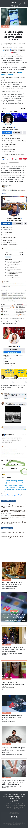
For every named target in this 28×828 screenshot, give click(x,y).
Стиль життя (5, 26)
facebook (3, 495)
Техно (23, 796)
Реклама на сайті (11, 804)
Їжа (10, 794)
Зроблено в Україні (14, 798)
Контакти (7, 806)
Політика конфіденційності (14, 808)
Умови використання (18, 806)
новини (19, 495)
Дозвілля (10, 796)
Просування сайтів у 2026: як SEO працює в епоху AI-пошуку (13, 537)
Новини (5, 794)
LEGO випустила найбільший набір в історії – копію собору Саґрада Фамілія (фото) (13, 506)
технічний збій (12, 495)
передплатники (9, 494)
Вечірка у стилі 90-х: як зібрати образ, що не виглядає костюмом (12, 533)
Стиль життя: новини (8, 500)
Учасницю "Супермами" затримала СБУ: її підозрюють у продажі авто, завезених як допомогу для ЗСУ (14, 522)
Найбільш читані (7, 528)
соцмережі (18, 494)
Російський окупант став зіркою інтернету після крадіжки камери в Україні (14, 481)
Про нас (20, 804)
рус (20, 3)
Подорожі (17, 796)
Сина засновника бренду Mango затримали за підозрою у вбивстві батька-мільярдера (13, 517)
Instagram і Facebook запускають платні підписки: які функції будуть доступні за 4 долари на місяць (13, 512)
